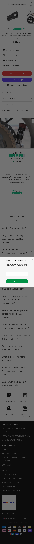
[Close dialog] (32, 259)
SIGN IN (17, 281)
